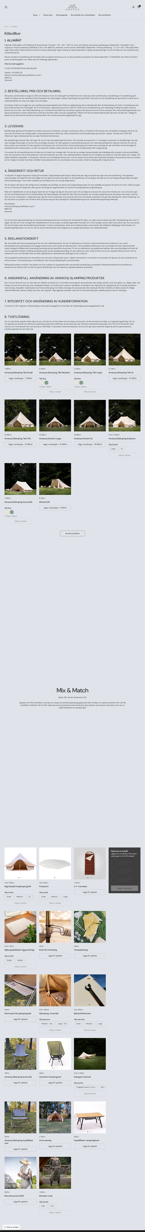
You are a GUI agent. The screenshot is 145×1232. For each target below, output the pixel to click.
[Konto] (133, 7)
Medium (20, 897)
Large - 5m (62, 1024)
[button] (6, 7)
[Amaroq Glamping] (72, 7)
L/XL (52, 1206)
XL (122, 449)
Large (65, 897)
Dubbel (20, 960)
